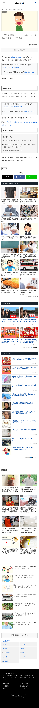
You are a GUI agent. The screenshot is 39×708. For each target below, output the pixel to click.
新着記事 (6, 683)
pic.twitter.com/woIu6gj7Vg (11, 67)
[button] (3, 454)
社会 (5, 691)
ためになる (6, 661)
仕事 (22, 648)
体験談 (5, 648)
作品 (22, 652)
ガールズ (23, 644)
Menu (4, 2)
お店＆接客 (6, 652)
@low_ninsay (16, 57)
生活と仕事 (6, 641)
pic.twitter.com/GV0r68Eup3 (12, 107)
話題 (4, 644)
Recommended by (30, 296)
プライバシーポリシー (23, 695)
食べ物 (5, 657)
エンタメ (24, 688)
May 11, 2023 (29, 72)
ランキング (25, 683)
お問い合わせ (13, 695)
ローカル (23, 657)
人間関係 (6, 686)
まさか (5, 168)
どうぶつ (6, 688)
